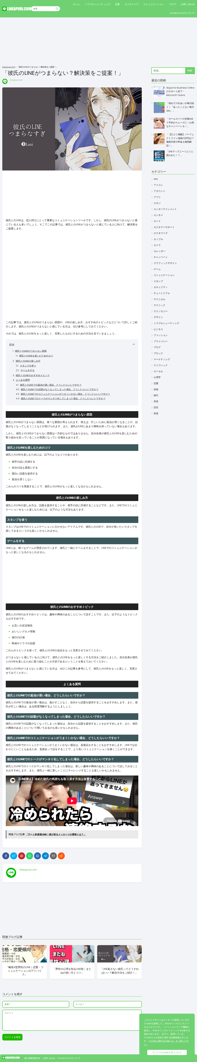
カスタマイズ (131, 4)
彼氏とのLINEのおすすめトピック (33, 375)
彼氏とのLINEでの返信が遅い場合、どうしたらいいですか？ (51, 385)
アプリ (157, 197)
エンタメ (158, 215)
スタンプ (158, 281)
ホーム (76, 4)
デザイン (158, 317)
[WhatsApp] (29, 855)
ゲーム (157, 269)
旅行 (156, 395)
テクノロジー (161, 311)
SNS (156, 179)
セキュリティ (161, 287)
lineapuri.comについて (69, 1058)
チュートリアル (162, 293)
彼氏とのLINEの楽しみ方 (28, 361)
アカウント (159, 191)
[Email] (53, 855)
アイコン (158, 185)
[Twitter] (13, 855)
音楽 (156, 413)
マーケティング (162, 359)
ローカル (158, 371)
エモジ (157, 203)
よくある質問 (23, 380)
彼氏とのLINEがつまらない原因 (31, 351)
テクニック (159, 305)
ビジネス (158, 329)
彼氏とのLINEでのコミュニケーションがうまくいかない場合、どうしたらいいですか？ (65, 394)
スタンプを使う (28, 365)
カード (157, 221)
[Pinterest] (21, 855)
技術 (156, 389)
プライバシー (161, 341)
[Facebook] (5, 855)
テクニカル (159, 299)
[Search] (57, 8)
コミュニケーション (153, 4)
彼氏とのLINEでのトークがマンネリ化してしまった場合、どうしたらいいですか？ (63, 398)
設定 (156, 407)
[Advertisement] (98, 42)
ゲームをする (27, 370)
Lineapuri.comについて (182, 13)
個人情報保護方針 (32, 1058)
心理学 (157, 377)
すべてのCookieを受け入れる (167, 1052)
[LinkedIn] (37, 855)
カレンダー (159, 251)
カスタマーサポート (164, 227)
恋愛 (117, 4)
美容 (156, 401)
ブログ (172, 4)
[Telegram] (45, 855)
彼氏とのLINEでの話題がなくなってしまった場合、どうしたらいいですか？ (59, 389)
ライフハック (161, 365)
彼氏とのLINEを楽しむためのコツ (36, 355)
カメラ (157, 245)
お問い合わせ (188, 4)
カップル (158, 239)
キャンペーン (161, 257)
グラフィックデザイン (165, 263)
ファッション (161, 335)
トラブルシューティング (97, 4)
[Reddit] (61, 855)
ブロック (158, 353)
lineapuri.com (16, 80)
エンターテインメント (165, 209)
